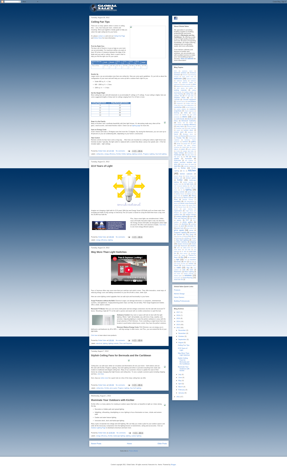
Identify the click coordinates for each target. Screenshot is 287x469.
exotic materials (191, 128)
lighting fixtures (180, 194)
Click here (162, 225)
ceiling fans (100, 154)
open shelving (187, 209)
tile (182, 257)
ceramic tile (178, 96)
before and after (186, 84)
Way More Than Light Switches (109, 252)
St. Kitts (184, 251)
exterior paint (178, 132)
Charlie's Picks (179, 97)
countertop (178, 107)
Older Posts (162, 444)
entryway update (191, 126)
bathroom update (187, 82)
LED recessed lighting (180, 186)
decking (176, 113)
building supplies (189, 92)
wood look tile (178, 279)
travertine (193, 259)
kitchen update (191, 178)
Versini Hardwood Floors (189, 265)
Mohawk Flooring (188, 199)
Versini (176, 265)
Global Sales (185, 147)
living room (177, 195)
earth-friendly (180, 119)
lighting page (136, 125)
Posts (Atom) (133, 451)
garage (178, 143)
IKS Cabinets (189, 160)
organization (178, 211)
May (180, 380)
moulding (177, 201)
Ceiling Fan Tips (100, 21)
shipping (193, 242)
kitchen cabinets (186, 174)
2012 (178, 327)
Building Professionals (182, 301)
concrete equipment (189, 99)
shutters (193, 246)
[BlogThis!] (135, 151)
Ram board (189, 234)
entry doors (180, 126)
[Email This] (133, 151)
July (180, 374)
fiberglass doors (188, 134)
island (192, 164)
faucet (176, 134)
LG (181, 190)
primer (191, 230)
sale (195, 236)
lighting (129, 154)
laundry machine (188, 182)
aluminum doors (187, 71)
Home (129, 444)
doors (184, 117)
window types (178, 275)
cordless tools (190, 103)
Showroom (183, 246)
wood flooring (187, 278)
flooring (183, 136)
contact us (101, 36)
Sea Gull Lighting (160, 154)
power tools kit (190, 228)
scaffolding (186, 238)
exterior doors (188, 130)
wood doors (177, 277)
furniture (185, 141)
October (181, 336)
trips (190, 261)
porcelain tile (191, 226)
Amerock (185, 74)
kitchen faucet (190, 176)
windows (188, 275)
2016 (178, 315)
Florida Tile (180, 138)
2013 (178, 324)
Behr (194, 84)
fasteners (190, 132)
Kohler (124, 154)
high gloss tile (178, 156)
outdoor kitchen (191, 214)
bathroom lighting (182, 80)
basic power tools (187, 76)
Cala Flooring (178, 94)
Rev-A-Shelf (182, 236)
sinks (178, 247)
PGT (187, 220)
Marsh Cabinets (189, 197)
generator (180, 145)
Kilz (184, 171)
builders (191, 88)
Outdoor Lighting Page (98, 428)
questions (193, 232)
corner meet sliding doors (187, 105)
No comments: (121, 151)
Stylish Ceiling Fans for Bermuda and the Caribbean (121, 355)
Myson (176, 203)
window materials (189, 273)
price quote (113, 388)
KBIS (175, 168)
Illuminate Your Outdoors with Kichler (112, 400)
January (181, 393)
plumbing (185, 224)
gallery (193, 141)
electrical (99, 343)
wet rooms (177, 273)
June (180, 377)
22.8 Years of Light (101, 166)
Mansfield (178, 197)
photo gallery (188, 222)
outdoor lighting (136, 436)
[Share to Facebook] (139, 151)
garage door (186, 143)
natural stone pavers (180, 205)
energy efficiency (109, 154)
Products (177, 290)
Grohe (178, 151)
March (180, 387)
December (182, 330)
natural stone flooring (187, 203)
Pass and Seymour (126, 343)
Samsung (178, 238)
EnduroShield (177, 124)
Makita (194, 196)
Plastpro (176, 224)
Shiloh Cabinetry (181, 242)
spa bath (187, 249)
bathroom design (191, 78)
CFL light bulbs (189, 95)
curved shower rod (191, 107)
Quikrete (179, 234)
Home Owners (179, 297)
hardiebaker (190, 153)
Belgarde (178, 86)
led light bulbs (189, 184)
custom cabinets (181, 109)
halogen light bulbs (188, 151)
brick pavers (181, 88)
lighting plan (190, 194)
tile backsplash (192, 257)
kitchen (192, 170)
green (183, 149)
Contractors (179, 103)
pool (182, 226)
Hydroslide (177, 160)
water (191, 270)
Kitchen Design (179, 294)
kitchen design (178, 176)
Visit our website (187, 58)
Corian (176, 105)
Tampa (183, 255)
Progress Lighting (148, 154)
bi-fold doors (186, 86)
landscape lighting (119, 436)
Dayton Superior (189, 111)
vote (183, 270)
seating (194, 240)
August (181, 342)
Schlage (194, 238)
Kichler (118, 154)
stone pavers (183, 253)
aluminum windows (180, 73)
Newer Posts (96, 444)
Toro (186, 259)
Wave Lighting (189, 271)
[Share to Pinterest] (141, 151)
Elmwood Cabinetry (189, 121)
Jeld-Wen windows (189, 166)
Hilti (187, 156)
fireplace (176, 136)
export (178, 130)
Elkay (176, 121)
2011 (178, 397)
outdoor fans (178, 214)
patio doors (193, 218)
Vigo (188, 268)
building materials (180, 90)
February (181, 390)
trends (178, 261)
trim (185, 261)
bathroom (178, 79)
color (191, 97)
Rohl (189, 236)
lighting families (192, 192)
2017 (178, 312)
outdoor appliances (188, 212)
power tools (180, 228)
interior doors (184, 164)
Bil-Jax (194, 86)
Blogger (173, 464)
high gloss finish (189, 154)
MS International (189, 201)
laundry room (177, 184)
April (180, 384)
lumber (185, 196)
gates (194, 143)
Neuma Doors (182, 207)
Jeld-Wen (177, 166)
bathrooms (177, 84)
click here (101, 374)
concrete (177, 99)
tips (177, 259)
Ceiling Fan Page (119, 36)
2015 (178, 318)
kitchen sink (178, 178)
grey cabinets (192, 149)
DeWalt (184, 114)
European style (180, 128)
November (182, 333)
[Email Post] (128, 151)
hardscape (178, 155)
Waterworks (178, 271)
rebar (175, 236)
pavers (179, 220)
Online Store (98, 38)
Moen (176, 199)
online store (104, 378)
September (182, 339)
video (178, 268)
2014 (175, 71)
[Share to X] (137, 151)
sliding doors (186, 247)
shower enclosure (183, 244)
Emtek (191, 122)
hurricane (188, 158)
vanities (191, 263)
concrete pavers (180, 101)
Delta (185, 113)
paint (192, 216)
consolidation (191, 101)
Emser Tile (181, 122)
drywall (194, 117)
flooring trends (192, 136)
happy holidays (179, 153)
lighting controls (137, 154)
